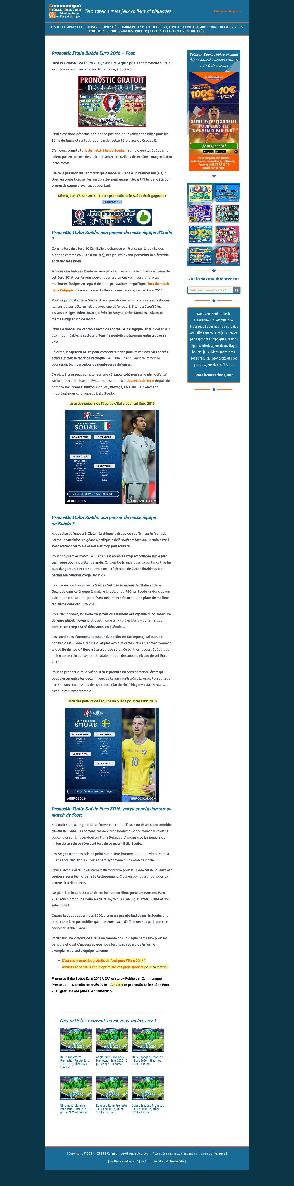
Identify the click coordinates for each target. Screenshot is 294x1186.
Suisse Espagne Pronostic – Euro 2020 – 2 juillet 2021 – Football (148, 1108)
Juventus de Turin (140, 380)
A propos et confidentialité (164, 1161)
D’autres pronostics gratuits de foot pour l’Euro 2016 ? (104, 960)
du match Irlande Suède (106, 150)
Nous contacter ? (126, 1161)
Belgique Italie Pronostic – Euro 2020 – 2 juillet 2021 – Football (111, 1108)
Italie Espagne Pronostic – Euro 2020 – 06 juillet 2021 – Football (147, 1060)
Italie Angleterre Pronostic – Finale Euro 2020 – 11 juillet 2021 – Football (74, 1062)
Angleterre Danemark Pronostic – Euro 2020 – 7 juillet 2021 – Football (111, 1060)
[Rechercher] (236, 290)
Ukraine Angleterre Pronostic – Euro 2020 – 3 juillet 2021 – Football (76, 1108)
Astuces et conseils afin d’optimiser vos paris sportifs (102, 967)
